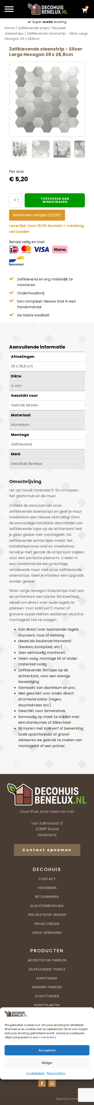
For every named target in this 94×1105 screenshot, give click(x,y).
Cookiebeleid (35, 1073)
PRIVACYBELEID (47, 924)
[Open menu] (9, 9)
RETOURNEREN (47, 897)
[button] (77, 69)
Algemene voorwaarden (72, 1099)
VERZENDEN (47, 888)
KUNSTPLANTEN (47, 1005)
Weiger (47, 1063)
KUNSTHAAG (47, 978)
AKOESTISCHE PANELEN (47, 960)
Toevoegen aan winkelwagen (55, 200)
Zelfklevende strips (33, 28)
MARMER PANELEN (47, 987)
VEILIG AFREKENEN (47, 932)
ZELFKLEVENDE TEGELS (47, 969)
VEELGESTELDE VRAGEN (47, 915)
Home (10, 28)
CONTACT (47, 879)
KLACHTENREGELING (47, 906)
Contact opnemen (47, 850)
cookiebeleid (47, 1037)
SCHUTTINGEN (47, 996)
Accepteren (47, 1050)
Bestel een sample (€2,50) (37, 215)
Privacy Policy (56, 1073)
